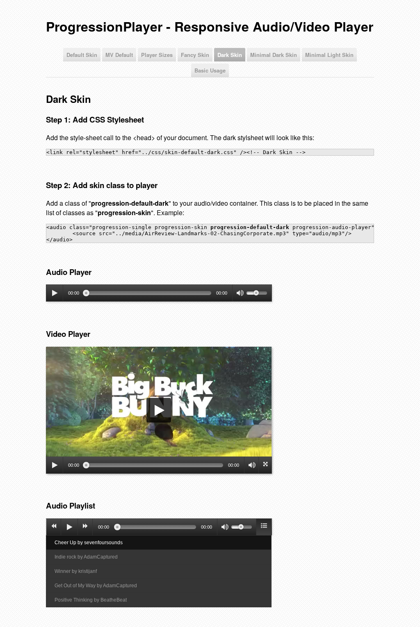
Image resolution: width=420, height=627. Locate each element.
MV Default (119, 55)
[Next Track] (85, 527)
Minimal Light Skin (329, 55)
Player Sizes (157, 55)
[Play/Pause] (54, 293)
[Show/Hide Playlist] (263, 527)
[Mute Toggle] (240, 293)
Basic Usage (210, 70)
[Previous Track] (53, 527)
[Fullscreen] (264, 465)
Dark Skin (229, 55)
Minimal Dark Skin (273, 55)
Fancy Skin (195, 55)
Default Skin (81, 55)
